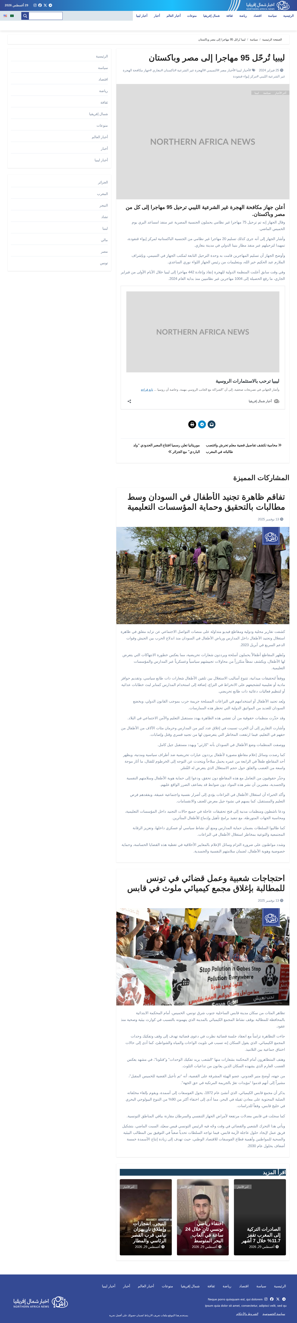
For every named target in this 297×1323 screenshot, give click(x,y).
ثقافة (229, 15)
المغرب (102, 194)
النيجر (104, 205)
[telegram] (50, 5)
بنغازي (156, 70)
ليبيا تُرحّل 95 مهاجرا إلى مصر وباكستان (217, 57)
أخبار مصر (227, 70)
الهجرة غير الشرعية (190, 70)
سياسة (272, 15)
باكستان (169, 70)
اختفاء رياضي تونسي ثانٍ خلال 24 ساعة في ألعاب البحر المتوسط (204, 1232)
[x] (45, 5)
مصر (104, 251)
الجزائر (103, 182)
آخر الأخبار (280, 92)
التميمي (212, 70)
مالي (104, 240)
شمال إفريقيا (211, 15)
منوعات (192, 15)
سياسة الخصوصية (273, 1314)
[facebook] (40, 5)
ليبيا (257, 92)
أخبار (157, 15)
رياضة (243, 15)
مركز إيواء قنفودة (245, 76)
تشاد (104, 217)
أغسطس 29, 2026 (261, 1247)
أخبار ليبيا (142, 15)
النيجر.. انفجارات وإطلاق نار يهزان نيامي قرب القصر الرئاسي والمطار (148, 1232)
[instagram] (35, 5)
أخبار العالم (174, 15)
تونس (104, 263)
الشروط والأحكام (247, 1314)
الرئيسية (288, 15)
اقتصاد (258, 15)
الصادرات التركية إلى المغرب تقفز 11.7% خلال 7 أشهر (261, 1234)
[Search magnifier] (25, 16)
